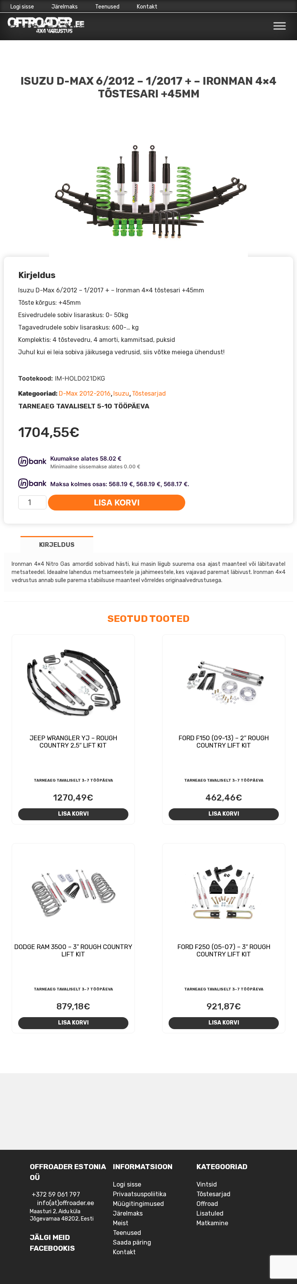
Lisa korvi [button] (73, 814)
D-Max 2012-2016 (85, 393)
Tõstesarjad (149, 393)
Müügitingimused (138, 1203)
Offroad (207, 1203)
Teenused (107, 6)
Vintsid (206, 1184)
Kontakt (147, 6)
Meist (120, 1223)
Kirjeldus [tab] (57, 544)
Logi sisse (22, 6)
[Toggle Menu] (279, 26)
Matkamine (212, 1223)
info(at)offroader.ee (65, 1203)
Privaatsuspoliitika (139, 1194)
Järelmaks (64, 6)
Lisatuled (210, 1213)
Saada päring (132, 1242)
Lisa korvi (117, 502)
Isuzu (121, 393)
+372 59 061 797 (56, 1194)
